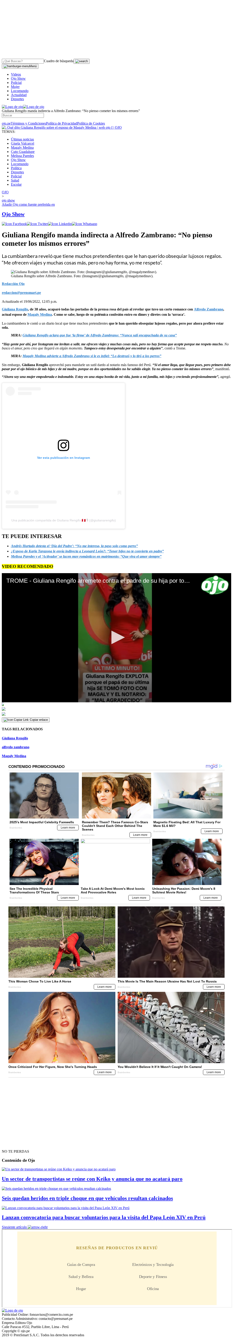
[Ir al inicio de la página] (12, 1143)
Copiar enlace (39, 719)
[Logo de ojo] (12, 107)
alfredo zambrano (15, 747)
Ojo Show (18, 78)
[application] (116, 637)
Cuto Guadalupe (23, 152)
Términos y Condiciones (28, 123)
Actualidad (19, 95)
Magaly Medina (22, 147)
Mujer (15, 87)
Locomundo (19, 91)
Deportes (17, 99)
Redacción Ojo (13, 284)
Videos (16, 74)
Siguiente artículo (14, 1227)
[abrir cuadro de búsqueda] (81, 61)
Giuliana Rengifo (15, 738)
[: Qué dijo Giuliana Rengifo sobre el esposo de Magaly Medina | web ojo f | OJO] (62, 127)
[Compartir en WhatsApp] (84, 224)
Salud (15, 180)
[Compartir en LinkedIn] (60, 224)
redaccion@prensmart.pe (21, 293)
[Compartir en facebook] (14, 224)
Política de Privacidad (61, 123)
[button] (116, 637)
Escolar (16, 184)
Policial (16, 83)
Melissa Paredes (22, 156)
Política (16, 168)
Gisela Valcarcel (22, 143)
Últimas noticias (22, 139)
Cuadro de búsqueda (58, 61)
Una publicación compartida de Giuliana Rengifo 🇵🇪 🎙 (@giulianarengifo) (63, 520)
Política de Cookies (91, 123)
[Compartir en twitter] (37, 224)
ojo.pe (6, 123)
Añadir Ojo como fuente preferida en (28, 204)
